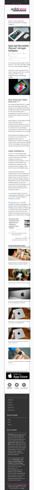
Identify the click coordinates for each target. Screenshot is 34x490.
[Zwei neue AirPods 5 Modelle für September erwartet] (19, 353)
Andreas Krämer (19, 53)
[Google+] (15, 4)
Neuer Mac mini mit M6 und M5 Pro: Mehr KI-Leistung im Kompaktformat (18, 322)
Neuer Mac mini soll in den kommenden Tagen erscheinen (18, 342)
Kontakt (10, 402)
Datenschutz (11, 410)
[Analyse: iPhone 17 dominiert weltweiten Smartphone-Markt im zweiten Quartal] (19, 254)
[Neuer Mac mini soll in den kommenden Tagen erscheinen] (19, 333)
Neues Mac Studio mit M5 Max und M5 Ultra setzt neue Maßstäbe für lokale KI (19, 302)
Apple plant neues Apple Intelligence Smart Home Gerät (19, 238)
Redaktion (10, 405)
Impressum (11, 407)
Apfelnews (10, 400)
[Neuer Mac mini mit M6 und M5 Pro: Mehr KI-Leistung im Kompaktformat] (19, 313)
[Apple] (20, 4)
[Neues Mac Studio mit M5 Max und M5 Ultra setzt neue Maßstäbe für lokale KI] (19, 293)
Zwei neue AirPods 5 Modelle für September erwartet (19, 362)
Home (11, 21)
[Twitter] (19, 4)
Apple (13, 60)
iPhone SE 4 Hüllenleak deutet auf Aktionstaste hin (19, 233)
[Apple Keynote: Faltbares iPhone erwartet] (19, 274)
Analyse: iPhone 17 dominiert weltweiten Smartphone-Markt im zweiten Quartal (18, 263)
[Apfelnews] (18, 9)
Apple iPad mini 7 (15, 202)
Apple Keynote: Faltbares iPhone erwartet (18, 282)
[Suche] (26, 1)
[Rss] (13, 4)
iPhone (9, 424)
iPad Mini (18, 60)
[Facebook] (17, 4)
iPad (15, 21)
